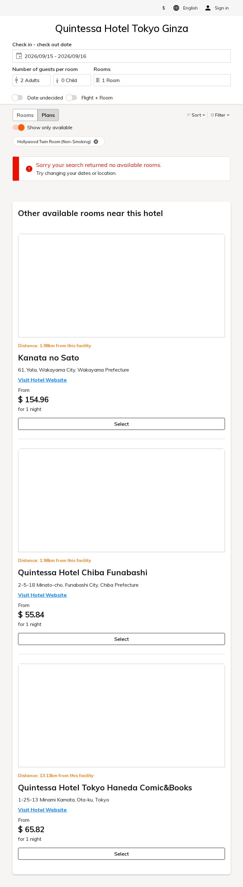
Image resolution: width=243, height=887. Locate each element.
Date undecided (45, 97)
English (190, 8)
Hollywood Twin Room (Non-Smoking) (54, 141)
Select (121, 424)
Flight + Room (97, 97)
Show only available (49, 127)
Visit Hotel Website (42, 380)
